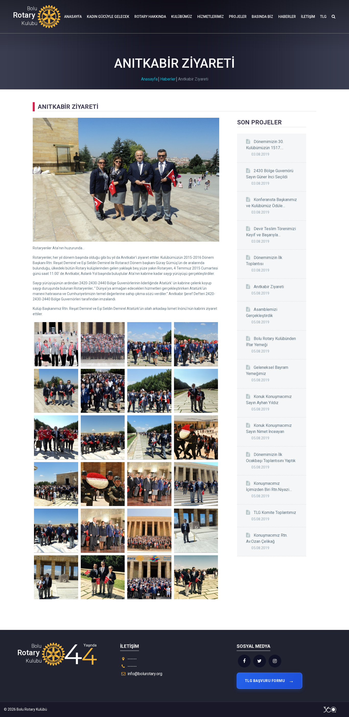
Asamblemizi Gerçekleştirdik (261, 312)
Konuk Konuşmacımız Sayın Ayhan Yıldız (269, 399)
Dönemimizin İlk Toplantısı (264, 260)
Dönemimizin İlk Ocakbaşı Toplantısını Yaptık (271, 457)
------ (131, 658)
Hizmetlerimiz (210, 17)
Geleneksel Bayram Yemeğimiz (267, 370)
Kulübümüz (181, 17)
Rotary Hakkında (150, 17)
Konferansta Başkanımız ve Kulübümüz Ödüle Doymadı (271, 203)
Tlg (323, 17)
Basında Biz (262, 17)
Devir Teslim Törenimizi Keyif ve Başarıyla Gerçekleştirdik (271, 232)
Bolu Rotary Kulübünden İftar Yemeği (271, 341)
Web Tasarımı (330, 709)
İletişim (308, 17)
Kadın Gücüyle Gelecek (108, 17)
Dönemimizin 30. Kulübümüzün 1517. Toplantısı (265, 145)
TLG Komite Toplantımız (275, 512)
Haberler (287, 17)
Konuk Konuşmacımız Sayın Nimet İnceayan (269, 428)
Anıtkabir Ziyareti (269, 286)
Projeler (238, 17)
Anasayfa (73, 17)
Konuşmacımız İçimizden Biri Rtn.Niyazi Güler (267, 487)
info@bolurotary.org (144, 673)
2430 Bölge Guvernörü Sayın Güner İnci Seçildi (269, 173)
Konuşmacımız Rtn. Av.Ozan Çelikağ (266, 538)
